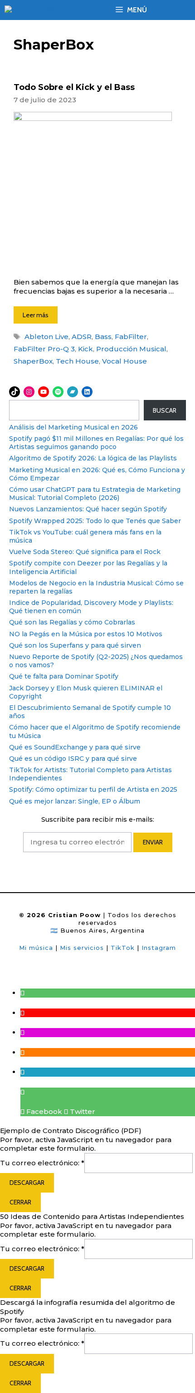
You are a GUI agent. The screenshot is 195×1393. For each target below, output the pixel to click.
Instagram (158, 947)
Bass (103, 336)
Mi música (36, 947)
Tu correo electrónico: (42, 1162)
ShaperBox (33, 361)
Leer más (36, 315)
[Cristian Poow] (36, 10)
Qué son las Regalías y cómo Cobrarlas (72, 622)
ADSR (82, 336)
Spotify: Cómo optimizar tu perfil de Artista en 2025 (93, 789)
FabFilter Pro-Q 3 (44, 349)
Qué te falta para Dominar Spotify (63, 676)
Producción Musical (131, 349)
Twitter (81, 1111)
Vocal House (124, 361)
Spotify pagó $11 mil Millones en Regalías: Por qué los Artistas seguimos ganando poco (96, 442)
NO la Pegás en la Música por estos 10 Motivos (85, 634)
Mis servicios (82, 947)
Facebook (43, 1111)
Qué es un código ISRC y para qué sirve (73, 758)
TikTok (124, 947)
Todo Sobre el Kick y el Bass (74, 87)
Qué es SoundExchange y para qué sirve (75, 747)
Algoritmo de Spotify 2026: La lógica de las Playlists (93, 458)
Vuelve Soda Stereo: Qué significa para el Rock (85, 552)
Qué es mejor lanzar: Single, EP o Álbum (74, 801)
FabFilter (131, 336)
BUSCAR (164, 410)
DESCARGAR (27, 1182)
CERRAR (20, 1202)
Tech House (77, 361)
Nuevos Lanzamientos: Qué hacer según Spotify (88, 509)
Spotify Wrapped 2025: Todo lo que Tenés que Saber (95, 521)
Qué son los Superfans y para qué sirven (75, 645)
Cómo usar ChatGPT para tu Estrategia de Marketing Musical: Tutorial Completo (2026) (94, 493)
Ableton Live (46, 336)
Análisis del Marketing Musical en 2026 (73, 427)
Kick (85, 349)
